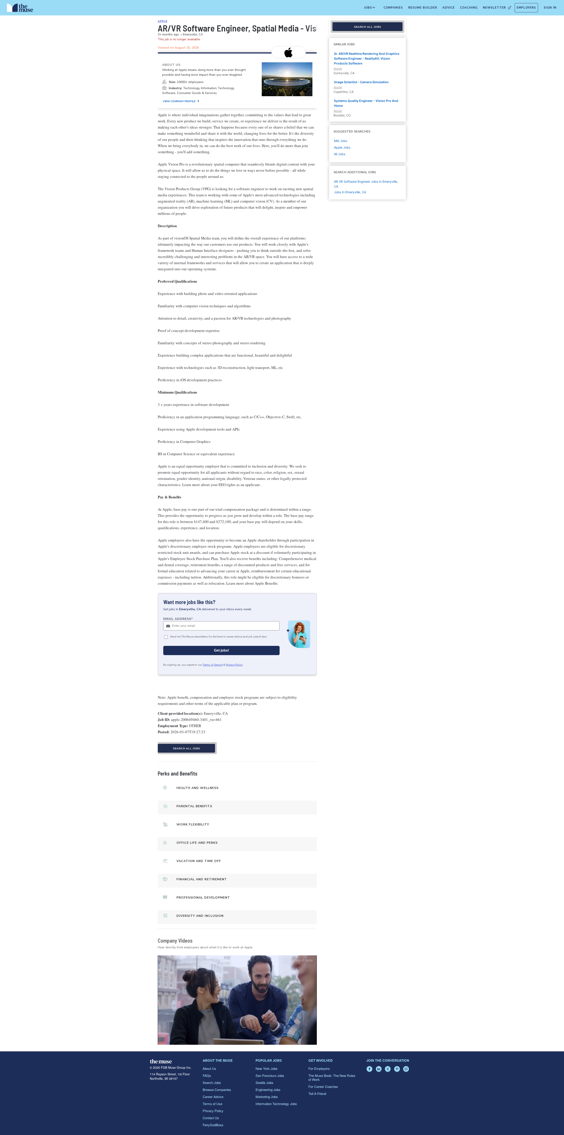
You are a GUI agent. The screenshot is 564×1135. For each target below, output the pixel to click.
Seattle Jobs (264, 1082)
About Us (209, 1068)
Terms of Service (213, 665)
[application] (237, 1000)
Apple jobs (342, 147)
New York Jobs (267, 1068)
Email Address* (178, 619)
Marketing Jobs (267, 1096)
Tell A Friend (317, 1093)
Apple (162, 21)
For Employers (319, 1068)
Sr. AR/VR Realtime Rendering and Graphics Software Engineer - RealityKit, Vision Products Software (366, 58)
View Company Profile (179, 101)
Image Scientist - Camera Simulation (361, 82)
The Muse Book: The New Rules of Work (331, 1077)
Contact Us (211, 1117)
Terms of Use (212, 1103)
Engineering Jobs (268, 1089)
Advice (448, 8)
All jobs (339, 154)
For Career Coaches (323, 1086)
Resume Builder (422, 8)
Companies (393, 8)
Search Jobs (212, 1082)
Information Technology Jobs (276, 1103)
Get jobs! (221, 650)
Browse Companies (217, 1089)
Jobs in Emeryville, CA (350, 192)
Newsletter (494, 8)
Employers (526, 8)
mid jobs (340, 141)
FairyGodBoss (213, 1124)
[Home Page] (20, 8)
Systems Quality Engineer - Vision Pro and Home (366, 103)
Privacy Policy (234, 665)
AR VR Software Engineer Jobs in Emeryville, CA (366, 184)
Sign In (550, 8)
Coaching (469, 8)
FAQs (207, 1075)
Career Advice (213, 1096)
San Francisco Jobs (270, 1075)
